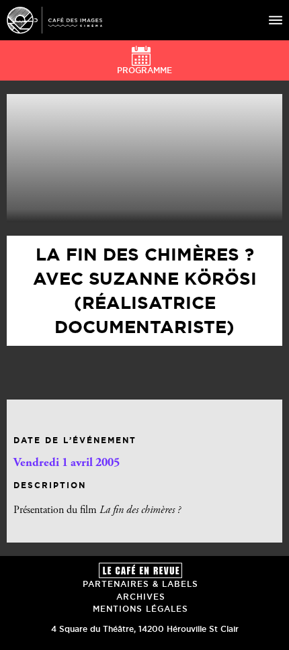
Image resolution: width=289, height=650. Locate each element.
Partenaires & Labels (140, 583)
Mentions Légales (140, 608)
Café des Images (54, 20)
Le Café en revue (140, 570)
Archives (140, 596)
